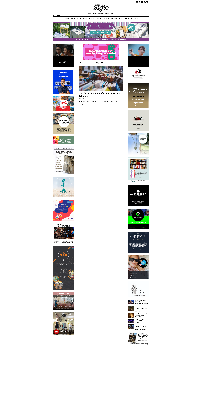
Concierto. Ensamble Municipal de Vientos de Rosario (141, 321)
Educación (113, 18)
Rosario (73, 18)
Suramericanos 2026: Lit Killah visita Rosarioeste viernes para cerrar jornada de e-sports (141, 302)
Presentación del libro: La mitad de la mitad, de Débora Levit (141, 315)
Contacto (68, 2)
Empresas (133, 18)
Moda (78, 18)
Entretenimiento (123, 18)
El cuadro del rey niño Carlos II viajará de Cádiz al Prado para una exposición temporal (141, 309)
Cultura (98, 18)
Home (66, 18)
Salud (84, 18)
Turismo (105, 18)
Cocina (91, 18)
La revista (62, 2)
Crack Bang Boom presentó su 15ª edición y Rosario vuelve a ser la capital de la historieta (141, 327)
